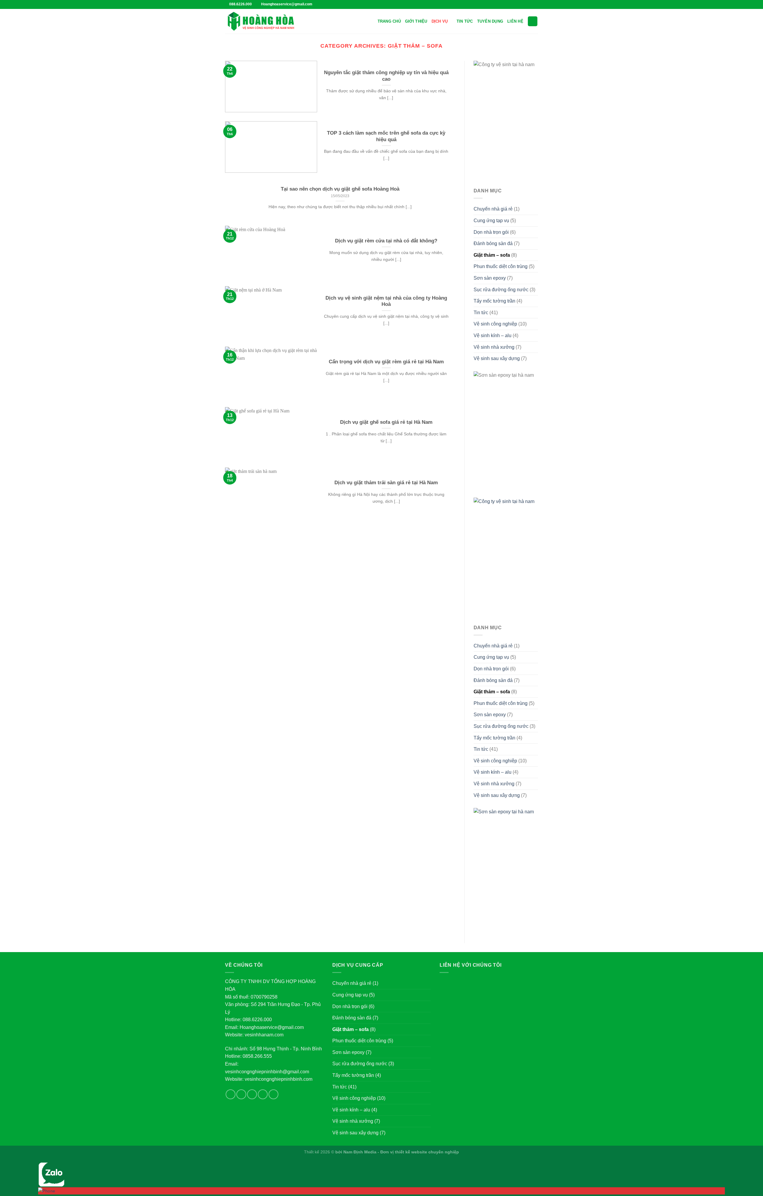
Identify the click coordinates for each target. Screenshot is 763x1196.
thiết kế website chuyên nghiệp (427, 1152)
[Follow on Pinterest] (529, 4)
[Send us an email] (263, 1094)
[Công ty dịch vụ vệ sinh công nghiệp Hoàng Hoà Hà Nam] (261, 21)
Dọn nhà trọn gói (491, 232)
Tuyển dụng (490, 21)
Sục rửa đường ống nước (501, 289)
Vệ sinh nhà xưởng (494, 347)
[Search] (532, 21)
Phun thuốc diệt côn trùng (501, 266)
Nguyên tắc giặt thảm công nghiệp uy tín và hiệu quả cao (386, 76)
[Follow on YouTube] (535, 4)
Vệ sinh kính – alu (492, 335)
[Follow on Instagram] (518, 4)
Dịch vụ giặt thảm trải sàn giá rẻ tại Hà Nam (386, 482)
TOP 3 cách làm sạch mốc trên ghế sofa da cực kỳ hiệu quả (386, 136)
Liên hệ (515, 21)
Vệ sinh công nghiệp (495, 323)
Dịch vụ (440, 21)
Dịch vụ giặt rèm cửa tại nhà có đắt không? (386, 241)
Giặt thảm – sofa (492, 255)
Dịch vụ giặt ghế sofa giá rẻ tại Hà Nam (386, 422)
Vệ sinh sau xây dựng (497, 358)
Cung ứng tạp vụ (491, 220)
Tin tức (465, 21)
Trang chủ (389, 21)
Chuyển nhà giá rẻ (493, 208)
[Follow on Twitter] (523, 4)
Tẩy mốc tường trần (494, 300)
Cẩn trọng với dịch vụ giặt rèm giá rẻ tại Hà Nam (386, 362)
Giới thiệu (416, 21)
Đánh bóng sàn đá (493, 243)
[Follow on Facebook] (512, 4)
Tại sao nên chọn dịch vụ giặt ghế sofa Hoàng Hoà (340, 189)
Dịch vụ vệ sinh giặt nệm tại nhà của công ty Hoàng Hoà (386, 301)
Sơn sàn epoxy (490, 278)
